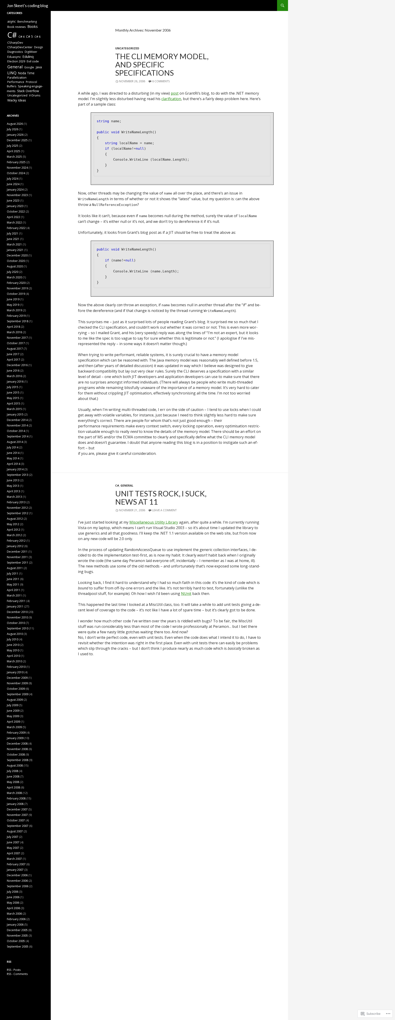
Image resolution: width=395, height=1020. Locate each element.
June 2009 (13, 711)
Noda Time (26, 73)
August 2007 (15, 831)
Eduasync (14, 57)
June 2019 (13, 299)
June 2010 (13, 645)
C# (117, 485)
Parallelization (17, 78)
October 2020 (16, 261)
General (126, 485)
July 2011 (12, 573)
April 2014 (13, 464)
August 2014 (15, 442)
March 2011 (14, 595)
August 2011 (15, 568)
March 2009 (14, 727)
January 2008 (15, 804)
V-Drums (34, 95)
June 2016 (13, 371)
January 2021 (15, 250)
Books (32, 26)
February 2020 (16, 283)
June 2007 (13, 842)
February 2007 (16, 864)
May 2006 (13, 903)
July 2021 (12, 233)
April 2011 (13, 590)
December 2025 (17, 140)
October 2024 (16, 173)
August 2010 (15, 634)
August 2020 (15, 266)
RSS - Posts (14, 970)
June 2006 (13, 897)
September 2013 (17, 475)
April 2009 (13, 722)
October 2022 (16, 211)
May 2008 (13, 782)
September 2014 (17, 436)
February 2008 (16, 798)
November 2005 (17, 935)
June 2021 (13, 239)
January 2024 (15, 190)
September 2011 (17, 563)
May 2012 (13, 524)
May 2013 (13, 486)
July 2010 (12, 639)
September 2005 (17, 946)
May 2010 (13, 650)
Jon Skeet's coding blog (27, 5)
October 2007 (16, 820)
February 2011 (16, 601)
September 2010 (17, 628)
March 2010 (14, 661)
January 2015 (15, 414)
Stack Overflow (28, 91)
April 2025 (13, 151)
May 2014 (13, 458)
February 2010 (16, 667)
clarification (171, 98)
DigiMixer (31, 52)
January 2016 (15, 381)
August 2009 (15, 700)
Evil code (33, 61)
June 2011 (13, 579)
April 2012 (13, 530)
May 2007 (13, 848)
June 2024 (13, 184)
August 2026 (15, 124)
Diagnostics (15, 52)
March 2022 (14, 222)
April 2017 (13, 360)
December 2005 (17, 930)
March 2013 (14, 497)
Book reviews (16, 27)
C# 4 (21, 37)
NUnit (186, 593)
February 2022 (16, 228)
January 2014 (15, 469)
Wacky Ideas (16, 100)
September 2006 (17, 886)
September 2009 (17, 694)
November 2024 (17, 168)
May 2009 (13, 716)
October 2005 (16, 941)
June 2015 (13, 392)
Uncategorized (127, 48)
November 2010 (17, 617)
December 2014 (17, 420)
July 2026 (12, 129)
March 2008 (14, 793)
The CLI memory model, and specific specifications (161, 64)
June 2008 (13, 776)
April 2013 (13, 491)
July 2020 (12, 272)
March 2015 (14, 409)
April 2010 (13, 656)
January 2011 (15, 606)
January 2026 (15, 135)
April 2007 (13, 853)
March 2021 (14, 244)
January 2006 (15, 925)
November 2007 (17, 815)
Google (29, 67)
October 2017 (16, 343)
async (11, 21)
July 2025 (12, 146)
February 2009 (16, 733)
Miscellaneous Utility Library (153, 522)
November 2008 (17, 749)
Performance (15, 82)
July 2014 (12, 447)
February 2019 (16, 316)
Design (38, 47)
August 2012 (15, 519)
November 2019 (17, 288)
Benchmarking (27, 22)
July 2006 (12, 892)
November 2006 (17, 881)
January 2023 (15, 206)
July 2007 (12, 837)
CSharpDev (15, 42)
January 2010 (15, 672)
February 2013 (16, 502)
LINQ (11, 72)
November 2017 (17, 338)
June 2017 (13, 354)
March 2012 (14, 535)
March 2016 (14, 376)
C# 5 (29, 36)
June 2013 (13, 480)
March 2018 (14, 332)
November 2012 (17, 508)
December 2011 (17, 552)
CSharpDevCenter (19, 47)
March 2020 (14, 277)
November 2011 (17, 557)
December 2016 (17, 365)
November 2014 (17, 425)
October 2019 (16, 294)
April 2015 (13, 403)
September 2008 (17, 760)
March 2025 (14, 157)
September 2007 (17, 826)
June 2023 (13, 200)
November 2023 (17, 195)
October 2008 (16, 754)
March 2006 (14, 914)
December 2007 (17, 809)
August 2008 (15, 765)
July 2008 (12, 771)
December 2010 (17, 612)
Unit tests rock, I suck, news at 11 (160, 497)
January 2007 (15, 870)
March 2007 (14, 859)
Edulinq (28, 56)
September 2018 (17, 321)
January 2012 (15, 546)
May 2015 (13, 398)
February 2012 (16, 541)
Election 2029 (16, 61)
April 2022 (13, 217)
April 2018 (13, 327)
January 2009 (15, 738)
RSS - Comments (17, 974)
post (175, 93)
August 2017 (15, 349)
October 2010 (16, 623)
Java (39, 67)
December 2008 (17, 744)
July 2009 (12, 705)
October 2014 (16, 431)
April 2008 (13, 787)
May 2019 (13, 305)
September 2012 (17, 513)
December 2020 (17, 255)
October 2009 (16, 689)
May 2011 (13, 584)
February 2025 (16, 162)
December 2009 (17, 678)
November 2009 (17, 683)
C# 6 (37, 37)
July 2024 (12, 179)
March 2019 (14, 310)
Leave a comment (164, 510)
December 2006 (17, 875)
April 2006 (13, 908)
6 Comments (161, 81)
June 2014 (13, 453)
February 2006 (16, 919)
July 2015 (12, 387)
